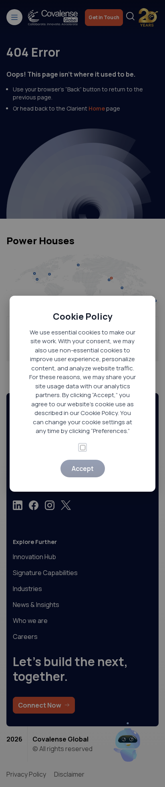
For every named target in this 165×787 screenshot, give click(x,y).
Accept (83, 468)
